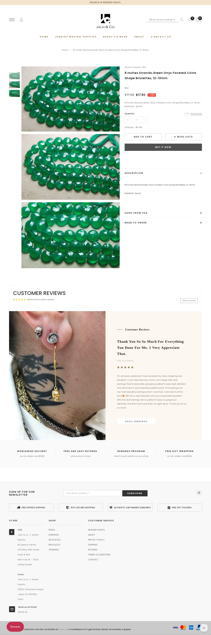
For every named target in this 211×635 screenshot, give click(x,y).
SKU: (127, 88)
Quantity (130, 113)
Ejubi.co (63, 629)
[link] (14, 75)
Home (65, 50)
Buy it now (163, 147)
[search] (181, 19)
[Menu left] (12, 20)
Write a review (189, 300)
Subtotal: (129, 127)
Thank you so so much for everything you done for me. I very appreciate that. (150, 347)
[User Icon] (21, 19)
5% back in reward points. (105, 2)
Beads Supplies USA (135, 67)
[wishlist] (190, 19)
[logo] (105, 20)
